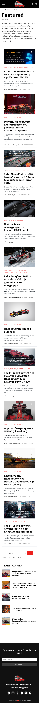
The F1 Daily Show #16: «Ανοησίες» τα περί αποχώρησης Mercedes (18, 528)
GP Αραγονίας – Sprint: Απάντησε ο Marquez (21, 597)
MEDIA (26, 67)
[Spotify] (26, 693)
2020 (5, 67)
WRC (28, 170)
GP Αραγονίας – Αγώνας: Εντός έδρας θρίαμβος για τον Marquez (24, 573)
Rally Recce (20, 272)
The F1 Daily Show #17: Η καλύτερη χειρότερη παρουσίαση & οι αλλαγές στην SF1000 (19, 377)
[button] (3, 4)
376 (24, 553)
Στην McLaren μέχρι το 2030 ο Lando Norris (24, 609)
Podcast (23, 170)
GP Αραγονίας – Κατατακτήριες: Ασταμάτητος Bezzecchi (24, 621)
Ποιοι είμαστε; (12, 684)
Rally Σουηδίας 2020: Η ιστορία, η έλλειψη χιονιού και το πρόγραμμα (17, 281)
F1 (8, 67)
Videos (30, 67)
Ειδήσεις (20, 67)
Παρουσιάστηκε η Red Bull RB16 (17, 330)
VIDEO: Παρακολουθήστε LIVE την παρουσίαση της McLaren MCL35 (19, 74)
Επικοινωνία (25, 684)
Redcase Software (26, 700)
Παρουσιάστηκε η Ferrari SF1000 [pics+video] (19, 430)
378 (4, 557)
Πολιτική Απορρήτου (19, 688)
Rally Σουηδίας (9, 272)
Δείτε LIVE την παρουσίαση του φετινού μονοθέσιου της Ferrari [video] (19, 480)
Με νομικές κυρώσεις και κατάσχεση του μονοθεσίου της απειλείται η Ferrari (17, 126)
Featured (13, 67)
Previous (9, 553)
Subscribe (18, 664)
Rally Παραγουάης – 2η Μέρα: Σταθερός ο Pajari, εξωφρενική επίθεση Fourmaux (24, 585)
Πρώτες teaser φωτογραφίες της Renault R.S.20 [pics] (16, 227)
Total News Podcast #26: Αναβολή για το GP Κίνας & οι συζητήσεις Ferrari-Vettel (19, 178)
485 (13, 557)
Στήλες (23, 270)
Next (20, 557)
